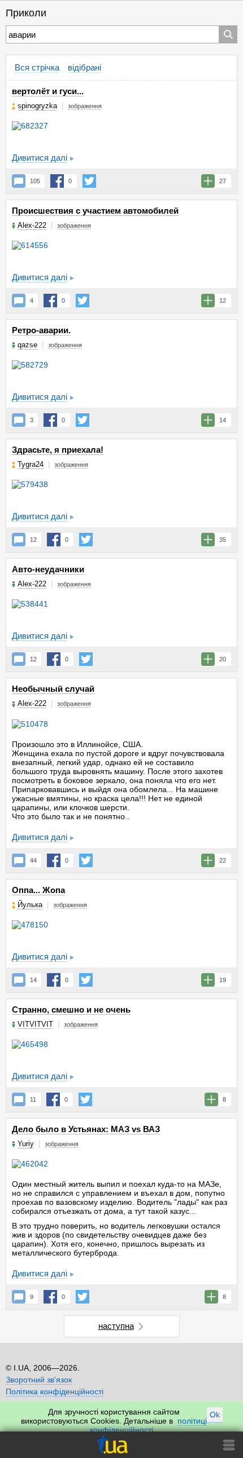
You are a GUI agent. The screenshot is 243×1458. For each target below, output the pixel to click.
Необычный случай (53, 688)
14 (33, 980)
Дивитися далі (39, 157)
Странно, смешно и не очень (71, 1009)
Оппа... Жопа (38, 890)
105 (35, 181)
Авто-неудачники (48, 569)
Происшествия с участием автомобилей (95, 210)
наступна (116, 1326)
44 (33, 860)
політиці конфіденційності (148, 1425)
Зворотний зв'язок (39, 1379)
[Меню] (229, 1444)
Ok (215, 1414)
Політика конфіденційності (54, 1391)
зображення (85, 106)
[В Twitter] (89, 181)
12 (33, 539)
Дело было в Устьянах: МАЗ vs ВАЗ (86, 1129)
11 (33, 1099)
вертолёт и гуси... (48, 91)
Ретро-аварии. (41, 330)
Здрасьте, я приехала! (57, 449)
